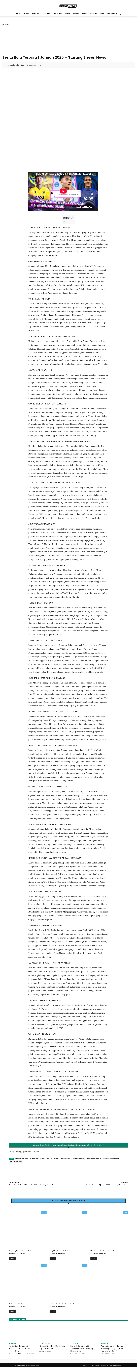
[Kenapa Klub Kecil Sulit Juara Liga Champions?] (53, 1332)
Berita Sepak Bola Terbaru (111, 1158)
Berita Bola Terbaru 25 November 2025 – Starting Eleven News (81, 1348)
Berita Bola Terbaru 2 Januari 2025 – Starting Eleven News (105, 1185)
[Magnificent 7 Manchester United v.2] (109, 1229)
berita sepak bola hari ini (93, 1158)
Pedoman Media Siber (116, 1365)
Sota (71, 1354)
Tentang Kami (95, 1365)
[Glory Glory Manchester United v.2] (28, 1229)
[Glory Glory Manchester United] (68, 1229)
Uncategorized (44, 1343)
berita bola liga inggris (37, 1158)
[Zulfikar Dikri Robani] (6, 65)
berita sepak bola (78, 1158)
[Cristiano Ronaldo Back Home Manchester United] (68, 1282)
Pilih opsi (12, 1258)
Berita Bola (5, 24)
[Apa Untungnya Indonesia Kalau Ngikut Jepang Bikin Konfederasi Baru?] (114, 1332)
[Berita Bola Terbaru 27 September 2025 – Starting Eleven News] (22, 1332)
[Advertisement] (68, 40)
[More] (130, 65)
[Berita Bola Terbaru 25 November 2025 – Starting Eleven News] (84, 1332)
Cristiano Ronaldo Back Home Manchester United (66, 1304)
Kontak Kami (104, 1365)
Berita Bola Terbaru (52, 1158)
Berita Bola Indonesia (21, 1158)
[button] (120, 13)
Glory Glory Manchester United (60, 1251)
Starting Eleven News (16, 1161)
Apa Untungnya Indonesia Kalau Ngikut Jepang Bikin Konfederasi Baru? (112, 1348)
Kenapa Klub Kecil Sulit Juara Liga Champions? (52, 1347)
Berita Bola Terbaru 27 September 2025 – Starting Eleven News (20, 1348)
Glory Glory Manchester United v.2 (20, 1251)
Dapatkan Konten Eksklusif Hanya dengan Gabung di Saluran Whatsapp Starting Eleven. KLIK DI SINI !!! (68, 1145)
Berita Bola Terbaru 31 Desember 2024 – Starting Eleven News (32, 1185)
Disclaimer (86, 1365)
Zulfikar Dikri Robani (17, 65)
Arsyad (41, 1351)
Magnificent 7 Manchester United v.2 (102, 1251)
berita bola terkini (65, 1158)
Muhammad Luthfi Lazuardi (17, 1354)
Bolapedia (104, 1343)
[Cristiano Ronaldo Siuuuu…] (28, 1282)
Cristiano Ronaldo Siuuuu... (17, 1304)
